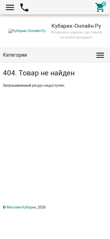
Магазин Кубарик (21, 207)
